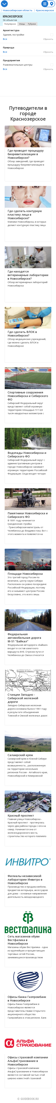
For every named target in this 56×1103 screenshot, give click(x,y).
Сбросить (48, 39)
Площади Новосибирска (25, 574)
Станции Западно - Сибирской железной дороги (23, 698)
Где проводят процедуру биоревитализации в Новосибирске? (26, 154)
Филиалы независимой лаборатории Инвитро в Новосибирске (25, 879)
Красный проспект (21, 815)
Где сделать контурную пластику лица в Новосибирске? (25, 214)
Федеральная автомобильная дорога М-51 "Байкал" (24, 637)
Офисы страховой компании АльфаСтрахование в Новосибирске (28, 1060)
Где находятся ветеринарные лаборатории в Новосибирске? (28, 275)
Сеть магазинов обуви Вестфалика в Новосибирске (24, 940)
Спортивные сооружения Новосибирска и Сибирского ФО (28, 395)
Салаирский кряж (20, 755)
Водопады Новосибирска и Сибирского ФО (27, 454)
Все (5, 39)
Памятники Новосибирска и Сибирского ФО (28, 515)
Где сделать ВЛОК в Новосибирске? (22, 333)
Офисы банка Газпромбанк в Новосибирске (27, 998)
